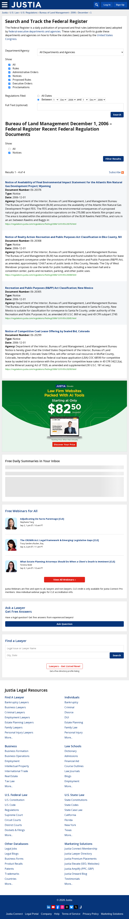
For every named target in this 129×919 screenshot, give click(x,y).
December (83, 12)
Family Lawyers (13, 727)
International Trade (16, 771)
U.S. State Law (74, 795)
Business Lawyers (15, 707)
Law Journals (72, 771)
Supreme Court (14, 815)
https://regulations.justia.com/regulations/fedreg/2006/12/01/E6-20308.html (40, 274)
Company (46, 914)
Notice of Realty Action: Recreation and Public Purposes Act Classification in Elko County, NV (63, 237)
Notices (17, 76)
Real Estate (11, 776)
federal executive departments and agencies (35, 31)
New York (70, 825)
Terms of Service (71, 914)
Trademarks (12, 873)
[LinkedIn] (48, 907)
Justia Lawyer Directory (78, 853)
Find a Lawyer (15, 641)
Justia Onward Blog (75, 873)
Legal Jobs (11, 848)
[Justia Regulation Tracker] (26, 5)
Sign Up (120, 4)
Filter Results (113, 158)
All (13, 64)
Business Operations (17, 756)
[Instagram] (62, 907)
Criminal (69, 707)
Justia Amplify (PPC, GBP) (79, 868)
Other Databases (16, 844)
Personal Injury (73, 732)
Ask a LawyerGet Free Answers (18, 610)
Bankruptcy (71, 702)
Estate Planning (73, 722)
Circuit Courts (13, 820)
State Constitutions (75, 800)
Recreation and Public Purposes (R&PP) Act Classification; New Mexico (49, 288)
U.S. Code (10, 805)
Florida (68, 820)
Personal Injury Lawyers (19, 732)
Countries (10, 878)
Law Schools (72, 746)
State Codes (71, 805)
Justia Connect (14, 914)
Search (117, 114)
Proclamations (21, 87)
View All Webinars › (64, 579)
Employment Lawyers (17, 717)
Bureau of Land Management (54, 12)
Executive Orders (22, 83)
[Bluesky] (71, 907)
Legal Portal (32, 914)
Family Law (70, 727)
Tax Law (9, 781)
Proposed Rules (21, 79)
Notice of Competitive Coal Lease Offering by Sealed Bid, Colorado (47, 331)
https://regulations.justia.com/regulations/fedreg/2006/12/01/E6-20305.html (40, 318)
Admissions (71, 756)
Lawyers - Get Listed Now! (64, 666)
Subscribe (115, 172)
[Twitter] (76, 907)
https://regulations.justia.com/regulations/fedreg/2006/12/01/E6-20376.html (40, 224)
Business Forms (14, 858)
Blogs (67, 776)
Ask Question (64, 623)
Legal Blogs (12, 853)
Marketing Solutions (78, 844)
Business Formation (16, 751)
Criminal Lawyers (15, 712)
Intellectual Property (17, 766)
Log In (107, 4)
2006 (73, 12)
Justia (5, 12)
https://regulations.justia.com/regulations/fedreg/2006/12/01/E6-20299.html (40, 369)
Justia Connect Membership (80, 848)
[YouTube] (53, 907)
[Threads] (67, 907)
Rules (15, 68)
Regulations (12, 810)
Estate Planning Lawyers (19, 722)
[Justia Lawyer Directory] (80, 907)
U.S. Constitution (14, 800)
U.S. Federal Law (16, 795)
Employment (12, 761)
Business (11, 746)
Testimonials (72, 878)
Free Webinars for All (21, 511)
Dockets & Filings (15, 830)
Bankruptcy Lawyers (17, 702)
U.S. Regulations (29, 12)
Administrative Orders (25, 72)
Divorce (68, 712)
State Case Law (73, 810)
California (70, 815)
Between (47, 99)
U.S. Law (14, 12)
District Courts (13, 825)
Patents (9, 868)
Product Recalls (14, 863)
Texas (68, 830)
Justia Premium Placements (80, 858)
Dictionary (70, 751)
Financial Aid (71, 761)
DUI (66, 717)
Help (56, 914)
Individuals (71, 697)
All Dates (47, 95)
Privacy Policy (91, 914)
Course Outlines (74, 766)
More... (9, 737)
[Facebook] (58, 907)
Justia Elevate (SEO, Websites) (81, 863)
